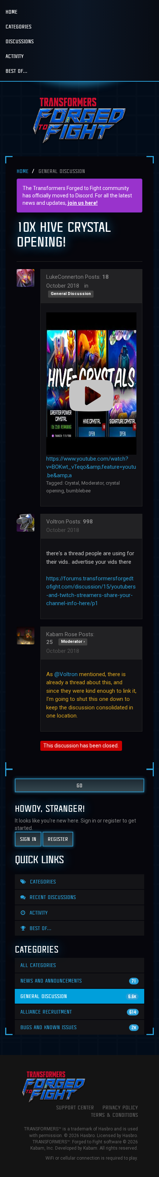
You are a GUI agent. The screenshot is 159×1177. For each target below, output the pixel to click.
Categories (18, 26)
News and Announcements (78, 980)
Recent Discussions (52, 897)
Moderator (92, 483)
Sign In (28, 839)
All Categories (38, 965)
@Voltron (66, 674)
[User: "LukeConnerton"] (28, 278)
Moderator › (73, 641)
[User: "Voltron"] (28, 523)
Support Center (75, 1107)
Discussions (20, 41)
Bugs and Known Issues (78, 1027)
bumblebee (78, 490)
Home (11, 12)
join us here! (83, 203)
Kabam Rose (61, 634)
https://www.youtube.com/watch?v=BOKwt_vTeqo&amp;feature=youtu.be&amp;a (91, 467)
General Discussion (71, 294)
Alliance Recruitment (78, 1011)
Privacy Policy (120, 1107)
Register (58, 839)
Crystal (72, 483)
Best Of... (16, 71)
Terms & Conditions (114, 1115)
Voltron (55, 521)
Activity (15, 56)
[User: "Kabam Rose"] (28, 635)
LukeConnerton (65, 277)
